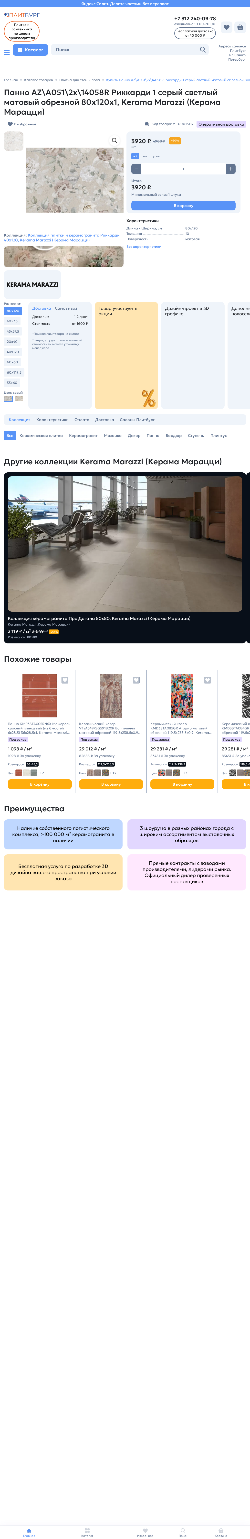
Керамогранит (83, 435)
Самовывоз (66, 308)
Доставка (41, 308)
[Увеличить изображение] (114, 140)
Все (10, 435)
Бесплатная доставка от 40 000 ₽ (195, 33)
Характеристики (52, 419)
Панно (153, 435)
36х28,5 (32, 764)
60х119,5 (14, 372)
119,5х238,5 (106, 764)
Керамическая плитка (41, 435)
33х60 (12, 382)
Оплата (81, 419)
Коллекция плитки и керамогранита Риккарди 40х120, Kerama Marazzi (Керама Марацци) (62, 237)
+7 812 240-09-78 (195, 19)
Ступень (196, 435)
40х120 (13, 352)
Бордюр (174, 435)
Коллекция (20, 419)
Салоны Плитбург (137, 419)
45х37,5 (13, 331)
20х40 (12, 341)
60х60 (12, 362)
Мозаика (113, 435)
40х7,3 (12, 321)
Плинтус (218, 435)
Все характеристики (143, 246)
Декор (134, 435)
